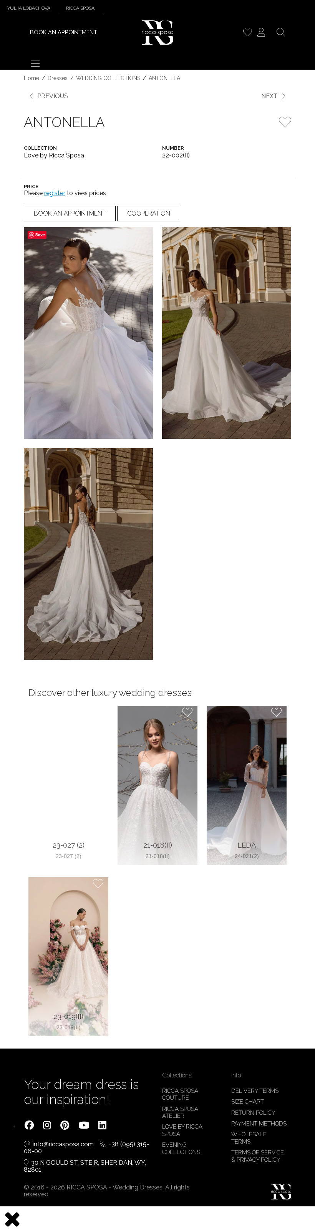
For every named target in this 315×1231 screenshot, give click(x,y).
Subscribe (157, 694)
